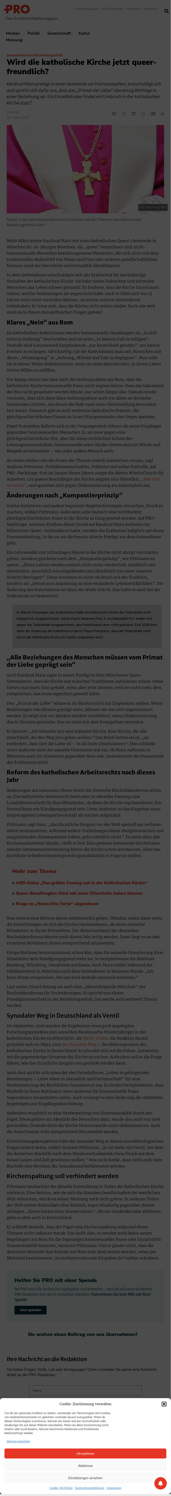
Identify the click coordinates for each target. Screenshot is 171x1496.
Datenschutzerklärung (89, 1488)
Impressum (114, 1488)
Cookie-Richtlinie (61, 1488)
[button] (164, 1404)
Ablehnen (85, 1466)
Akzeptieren (85, 1453)
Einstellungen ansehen (85, 1478)
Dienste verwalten (18, 1441)
